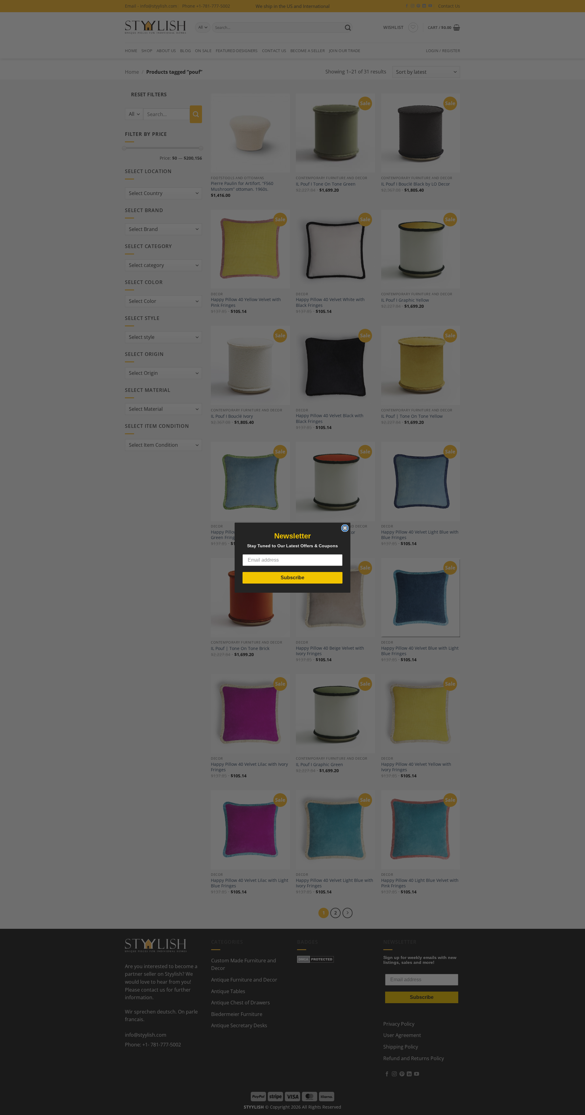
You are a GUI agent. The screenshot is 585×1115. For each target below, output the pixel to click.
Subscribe (292, 577)
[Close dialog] (345, 528)
